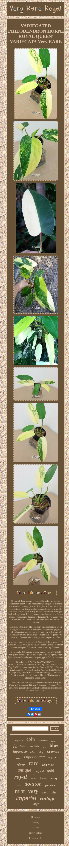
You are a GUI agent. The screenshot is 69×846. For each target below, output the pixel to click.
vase (44, 747)
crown (53, 751)
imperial (26, 798)
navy (45, 792)
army (54, 778)
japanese (20, 751)
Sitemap (35, 822)
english (34, 746)
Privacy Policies (35, 833)
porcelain (50, 785)
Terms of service (36, 838)
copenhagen (34, 756)
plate (19, 785)
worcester (43, 740)
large (36, 804)
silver (21, 765)
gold (50, 770)
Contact (36, 827)
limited (43, 778)
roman (18, 758)
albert (32, 752)
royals (19, 740)
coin (30, 739)
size (54, 792)
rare (34, 763)
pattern (53, 741)
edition (48, 765)
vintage (47, 798)
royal (20, 776)
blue (54, 745)
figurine (19, 746)
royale (52, 757)
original (39, 771)
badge (33, 778)
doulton (33, 784)
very (33, 791)
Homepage (35, 817)
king (41, 752)
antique (24, 770)
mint (20, 791)
